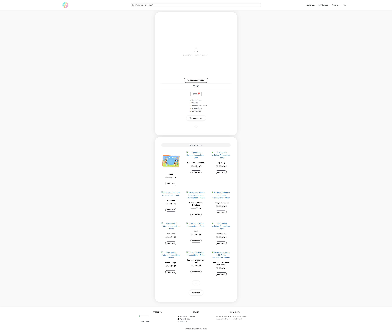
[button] (196, 80)
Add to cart (171, 183)
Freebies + (335, 5)
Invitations (311, 5)
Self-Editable (323, 5)
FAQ (345, 5)
